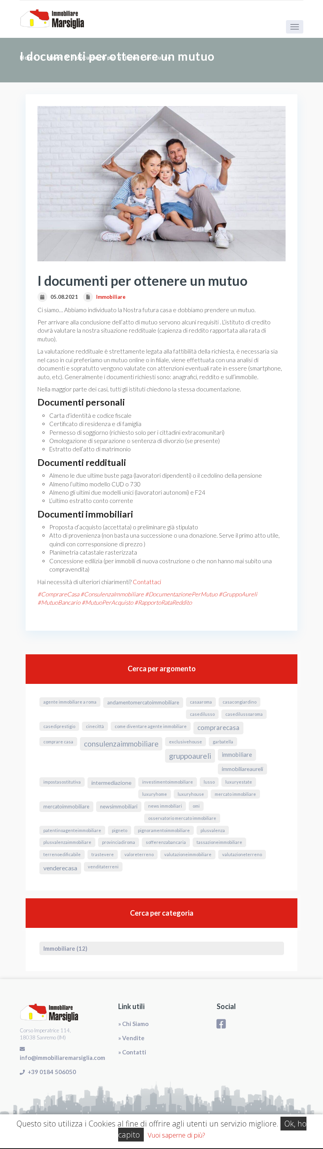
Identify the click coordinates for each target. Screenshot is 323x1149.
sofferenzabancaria (166, 842)
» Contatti (132, 1052)
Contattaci (147, 581)
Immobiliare (111, 297)
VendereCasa (60, 868)
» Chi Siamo (133, 1023)
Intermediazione (111, 782)
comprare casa (58, 741)
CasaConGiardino (239, 701)
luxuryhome (154, 794)
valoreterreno (139, 854)
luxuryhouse (191, 794)
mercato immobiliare (235, 794)
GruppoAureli (190, 755)
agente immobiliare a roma (70, 701)
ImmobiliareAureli (242, 768)
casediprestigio (59, 726)
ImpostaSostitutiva (62, 781)
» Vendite (131, 1037)
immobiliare (237, 754)
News (54, 57)
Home (28, 57)
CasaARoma (201, 701)
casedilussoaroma (244, 714)
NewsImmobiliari (118, 806)
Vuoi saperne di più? (176, 1135)
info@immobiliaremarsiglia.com (62, 1057)
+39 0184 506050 (52, 1071)
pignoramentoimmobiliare (164, 830)
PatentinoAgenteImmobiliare (72, 830)
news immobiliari (165, 805)
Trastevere (102, 854)
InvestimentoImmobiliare (167, 781)
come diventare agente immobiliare (151, 726)
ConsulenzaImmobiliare (121, 743)
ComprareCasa (218, 728)
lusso (209, 781)
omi (196, 805)
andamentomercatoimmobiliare (143, 702)
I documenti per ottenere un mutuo (121, 57)
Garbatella (223, 741)
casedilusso (202, 714)
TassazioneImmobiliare (219, 842)
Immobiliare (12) (65, 948)
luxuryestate (238, 781)
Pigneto (119, 830)
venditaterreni (103, 866)
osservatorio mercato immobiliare (182, 818)
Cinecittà (95, 726)
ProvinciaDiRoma (118, 842)
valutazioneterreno (242, 854)
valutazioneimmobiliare (188, 854)
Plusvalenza (212, 830)
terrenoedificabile (62, 854)
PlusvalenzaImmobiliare (67, 842)
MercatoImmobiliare (66, 806)
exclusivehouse (185, 741)
